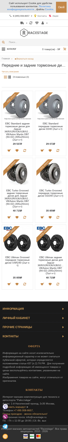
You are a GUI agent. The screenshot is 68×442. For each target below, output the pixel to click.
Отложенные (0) (21, 77)
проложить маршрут (14, 406)
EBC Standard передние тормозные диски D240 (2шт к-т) (50, 126)
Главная (6, 58)
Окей (61, 7)
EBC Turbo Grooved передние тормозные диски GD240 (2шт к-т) (50, 193)
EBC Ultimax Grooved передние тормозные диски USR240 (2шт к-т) (17, 261)
